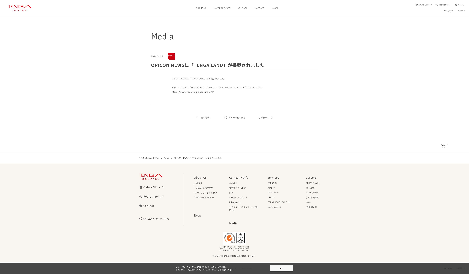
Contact (461, 5)
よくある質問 (312, 197)
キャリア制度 (312, 192)
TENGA (271, 183)
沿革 (231, 192)
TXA (269, 197)
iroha (270, 188)
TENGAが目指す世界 (203, 188)
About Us (201, 8)
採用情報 (310, 207)
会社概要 (233, 183)
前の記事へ (206, 118)
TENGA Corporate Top (149, 158)
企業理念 (198, 183)
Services (242, 8)
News (275, 8)
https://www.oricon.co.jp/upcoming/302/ (193, 91)
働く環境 (310, 188)
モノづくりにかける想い (205, 192)
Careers (259, 8)
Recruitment (444, 5)
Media (233, 223)
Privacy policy (235, 202)
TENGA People (312, 183)
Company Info (222, 8)
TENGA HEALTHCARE (277, 202)
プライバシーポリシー (210, 270)
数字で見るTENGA (237, 188)
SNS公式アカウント (238, 197)
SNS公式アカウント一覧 (156, 218)
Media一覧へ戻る (237, 117)
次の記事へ (263, 118)
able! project (273, 207)
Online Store (424, 5)
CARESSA (272, 192)
